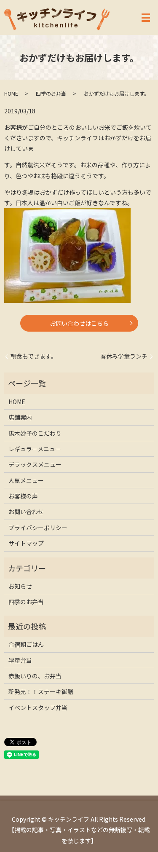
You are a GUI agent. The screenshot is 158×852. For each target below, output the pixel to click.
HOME (11, 93)
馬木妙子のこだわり (35, 433)
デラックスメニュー (35, 464)
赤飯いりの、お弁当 (35, 676)
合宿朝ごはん (26, 644)
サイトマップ (26, 543)
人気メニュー (26, 480)
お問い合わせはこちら (79, 323)
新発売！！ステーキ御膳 (40, 691)
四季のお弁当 (51, 93)
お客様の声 (23, 496)
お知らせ (20, 586)
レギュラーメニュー (34, 449)
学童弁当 (20, 660)
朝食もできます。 (34, 356)
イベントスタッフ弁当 (37, 707)
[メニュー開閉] (146, 17)
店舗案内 (20, 417)
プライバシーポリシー (37, 527)
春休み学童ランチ (123, 356)
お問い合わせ (26, 511)
